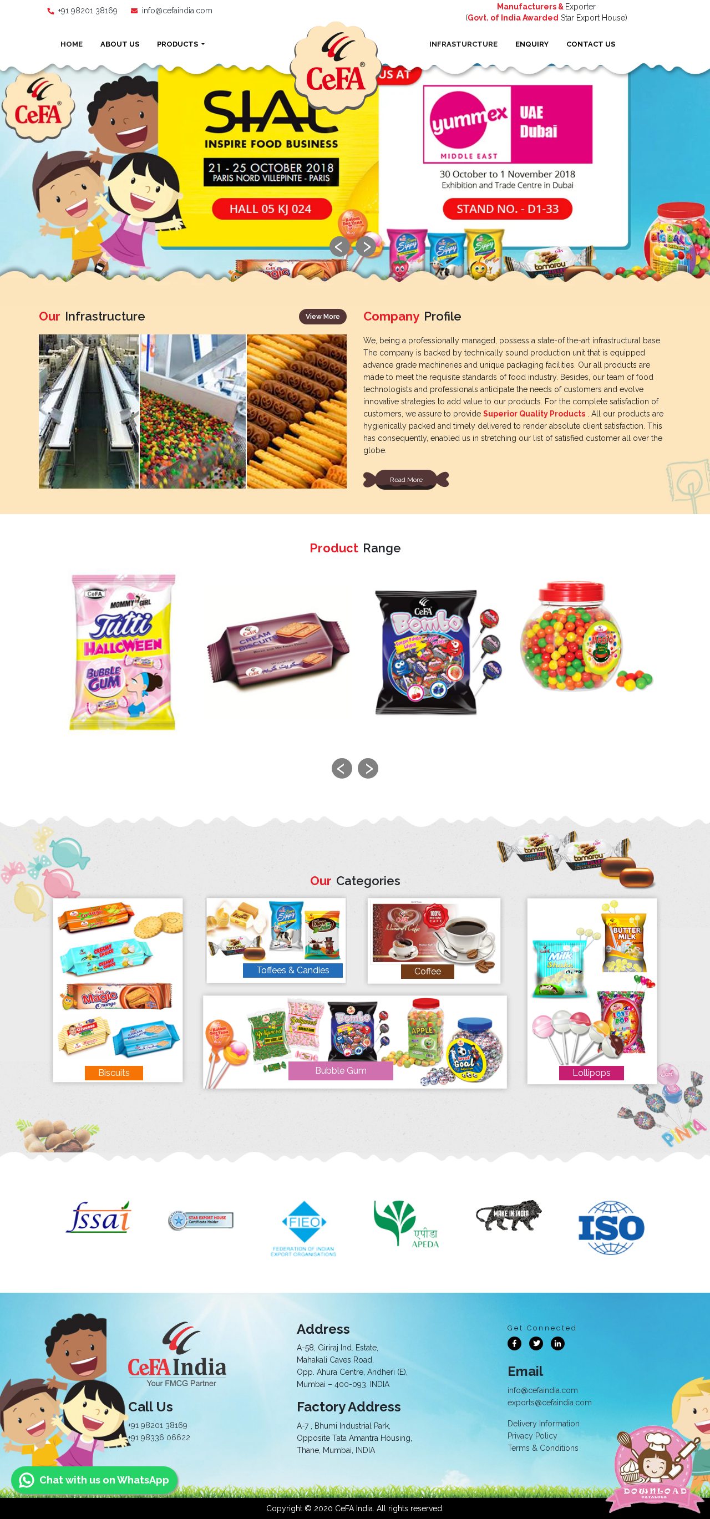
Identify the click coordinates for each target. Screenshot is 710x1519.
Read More (406, 480)
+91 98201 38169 (88, 10)
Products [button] (178, 44)
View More (323, 317)
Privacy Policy (532, 1435)
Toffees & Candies (292, 970)
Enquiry (532, 44)
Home (71, 44)
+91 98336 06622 (159, 1437)
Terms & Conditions (543, 1448)
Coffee (427, 971)
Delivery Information (544, 1423)
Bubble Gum (341, 1070)
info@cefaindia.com (177, 10)
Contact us (590, 44)
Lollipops (591, 1073)
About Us (119, 44)
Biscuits (114, 1073)
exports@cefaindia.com (550, 1402)
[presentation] (339, 246)
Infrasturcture (463, 44)
